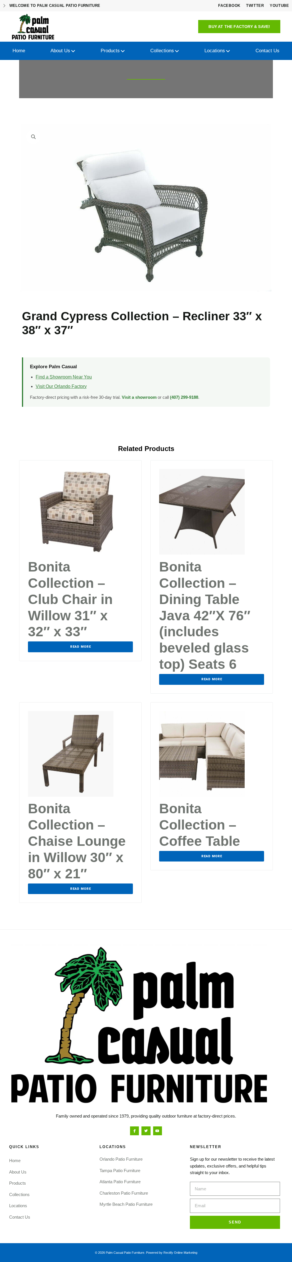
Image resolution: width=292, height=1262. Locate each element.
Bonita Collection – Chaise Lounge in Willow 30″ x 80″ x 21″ (77, 841)
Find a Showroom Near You (64, 377)
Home (15, 1160)
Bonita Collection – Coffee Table (199, 825)
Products (17, 1183)
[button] (239, 26)
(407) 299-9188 (184, 397)
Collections (19, 1194)
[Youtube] (157, 1130)
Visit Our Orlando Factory (61, 386)
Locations (18, 1205)
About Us (18, 1172)
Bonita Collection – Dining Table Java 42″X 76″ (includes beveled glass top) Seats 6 (204, 615)
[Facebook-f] (134, 1130)
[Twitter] (145, 1130)
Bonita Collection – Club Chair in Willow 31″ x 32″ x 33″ (70, 599)
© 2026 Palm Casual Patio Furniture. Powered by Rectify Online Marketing (146, 1252)
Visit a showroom (139, 397)
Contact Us (19, 1217)
